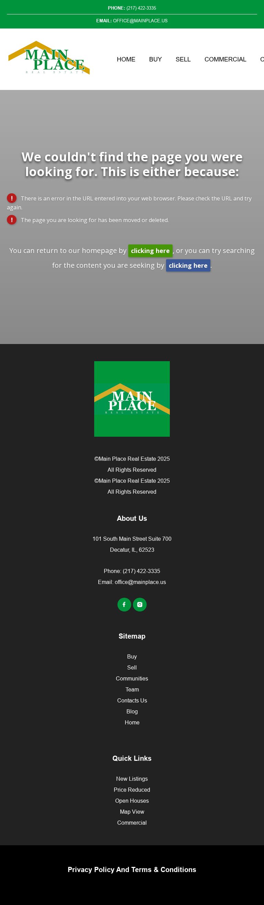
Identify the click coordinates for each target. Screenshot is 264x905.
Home (126, 59)
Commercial (225, 59)
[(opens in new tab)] (125, 609)
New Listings (132, 779)
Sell (183, 59)
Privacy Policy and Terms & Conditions (132, 870)
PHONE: (132, 8)
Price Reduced (132, 790)
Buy (155, 59)
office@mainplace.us (140, 582)
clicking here (150, 251)
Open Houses (132, 801)
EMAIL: (132, 20)
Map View (132, 812)
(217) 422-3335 (141, 571)
